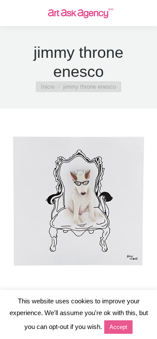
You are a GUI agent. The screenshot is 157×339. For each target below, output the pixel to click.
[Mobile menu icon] (14, 13)
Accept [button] (118, 327)
